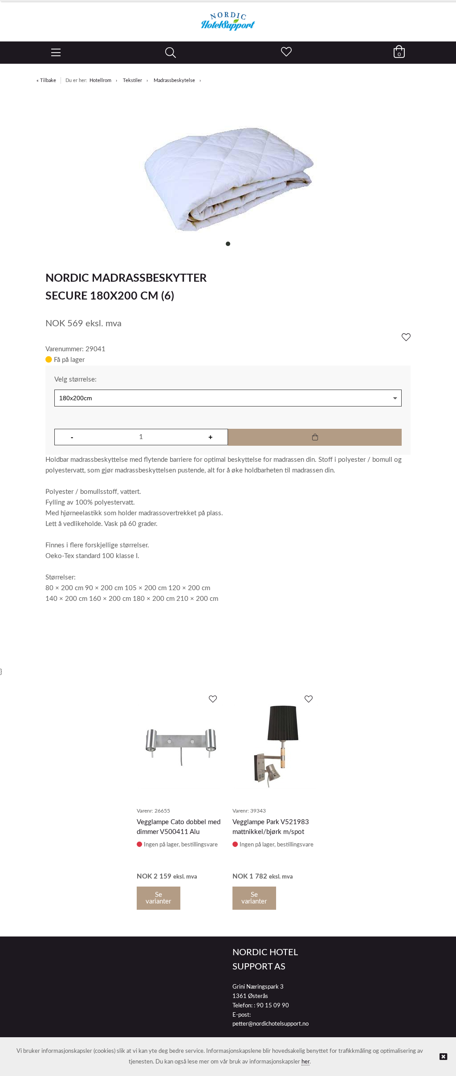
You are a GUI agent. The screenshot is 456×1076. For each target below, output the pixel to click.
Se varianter (158, 898)
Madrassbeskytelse (174, 80)
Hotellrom (100, 80)
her (305, 1062)
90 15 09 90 (272, 1006)
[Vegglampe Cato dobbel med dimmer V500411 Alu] (180, 746)
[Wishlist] (406, 337)
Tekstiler (132, 80)
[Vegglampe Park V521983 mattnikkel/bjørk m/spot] (276, 746)
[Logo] (228, 17)
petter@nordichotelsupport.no (270, 1024)
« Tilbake (46, 80)
